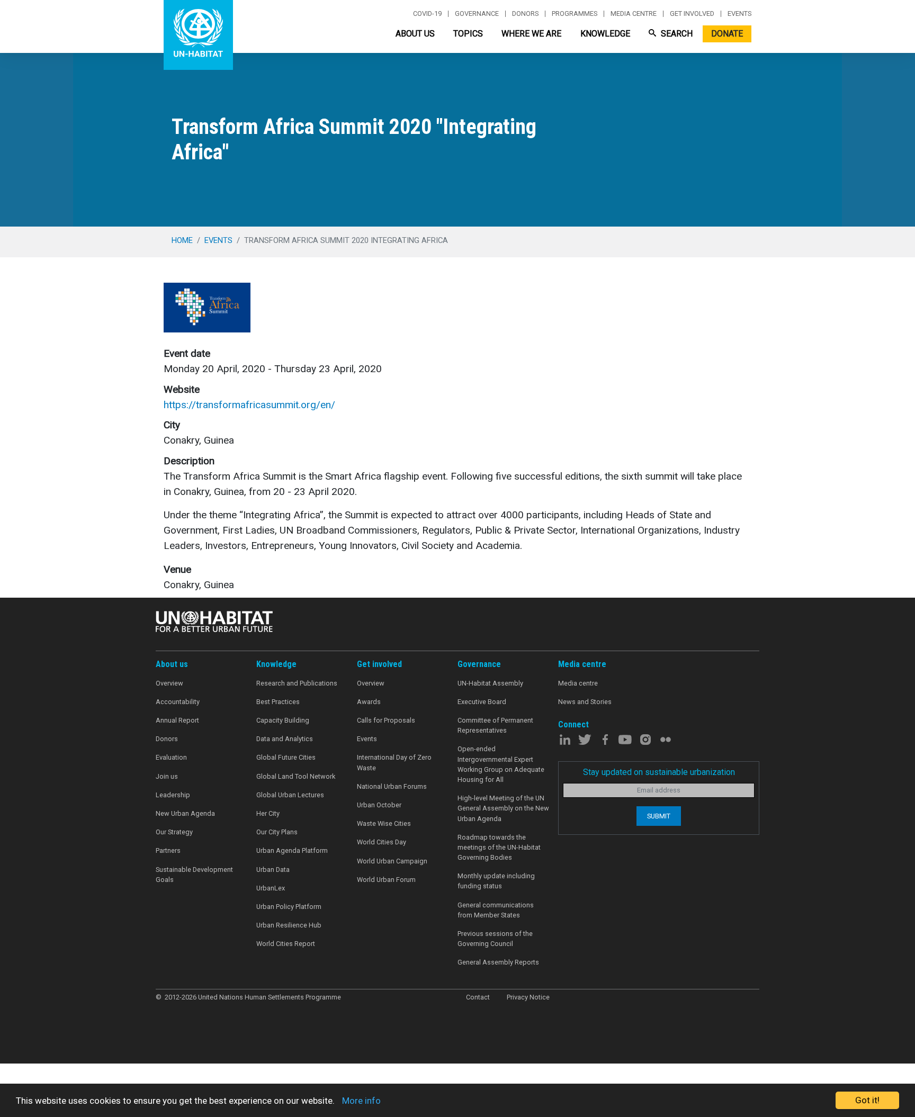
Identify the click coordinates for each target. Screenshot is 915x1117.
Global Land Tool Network (295, 776)
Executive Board (481, 702)
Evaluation (171, 757)
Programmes (574, 14)
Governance (477, 14)
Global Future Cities (286, 757)
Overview (169, 683)
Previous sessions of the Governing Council (495, 939)
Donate (727, 34)
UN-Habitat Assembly (490, 683)
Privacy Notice (528, 997)
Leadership (173, 795)
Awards (369, 702)
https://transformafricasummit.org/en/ (249, 405)
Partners (168, 850)
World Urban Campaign (392, 861)
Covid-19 (427, 14)
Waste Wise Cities (384, 823)
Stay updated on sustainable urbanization (659, 772)
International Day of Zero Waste (394, 762)
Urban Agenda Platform (292, 850)
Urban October (379, 805)
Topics (468, 34)
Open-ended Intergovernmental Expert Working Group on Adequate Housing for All (500, 764)
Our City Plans (277, 832)
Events (739, 14)
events (218, 240)
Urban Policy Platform (288, 907)
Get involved (692, 14)
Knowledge (605, 34)
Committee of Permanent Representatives (495, 725)
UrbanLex (270, 888)
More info (361, 1100)
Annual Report (177, 720)
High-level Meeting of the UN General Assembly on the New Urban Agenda (503, 808)
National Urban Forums (392, 786)
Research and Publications (296, 683)
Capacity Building (282, 720)
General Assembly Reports (498, 962)
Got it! (867, 1100)
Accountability (178, 702)
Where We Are (531, 34)
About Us (415, 34)
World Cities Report (285, 944)
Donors (525, 14)
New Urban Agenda (185, 813)
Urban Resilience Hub (288, 925)
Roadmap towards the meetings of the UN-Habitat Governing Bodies (499, 847)
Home (182, 240)
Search (676, 34)
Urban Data (273, 869)
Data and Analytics (284, 739)
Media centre (634, 14)
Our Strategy (174, 832)
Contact (478, 997)
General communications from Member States (495, 910)
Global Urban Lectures (290, 795)
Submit (658, 816)
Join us (167, 776)
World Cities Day (381, 842)
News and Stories (585, 702)
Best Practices (278, 702)
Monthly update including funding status (496, 881)
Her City (268, 813)
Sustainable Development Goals (194, 875)
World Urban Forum (386, 880)
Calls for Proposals (386, 720)
